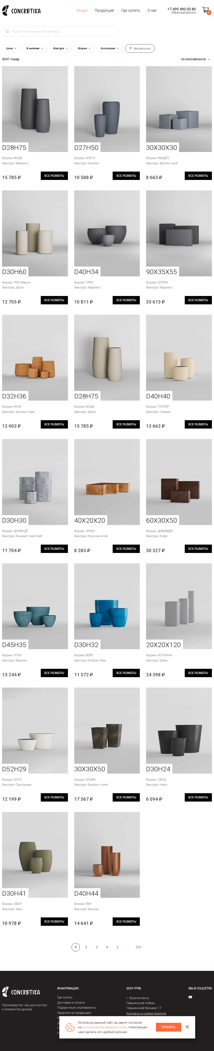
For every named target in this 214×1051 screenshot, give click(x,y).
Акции (81, 10)
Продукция (104, 10)
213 (138, 947)
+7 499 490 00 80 (181, 9)
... (128, 947)
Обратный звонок (183, 12)
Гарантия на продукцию (74, 1013)
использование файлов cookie (104, 1027)
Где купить (130, 10)
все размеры (54, 175)
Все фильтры (142, 48)
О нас (152, 10)
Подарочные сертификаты (76, 1007)
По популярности (193, 59)
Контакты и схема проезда (146, 1013)
